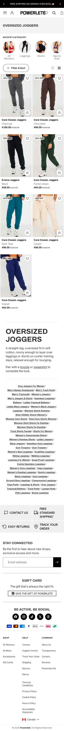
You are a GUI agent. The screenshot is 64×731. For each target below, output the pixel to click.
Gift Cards (8, 662)
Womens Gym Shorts (16, 419)
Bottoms (17, 402)
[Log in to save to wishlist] (27, 78)
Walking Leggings (40, 455)
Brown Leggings (40, 492)
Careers (46, 656)
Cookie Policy (29, 697)
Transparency (49, 650)
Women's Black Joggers (43, 406)
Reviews (46, 662)
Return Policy (29, 703)
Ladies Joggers (45, 439)
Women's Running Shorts (22, 439)
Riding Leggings (21, 455)
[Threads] (48, 617)
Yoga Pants (13, 484)
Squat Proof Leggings (43, 460)
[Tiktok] (32, 617)
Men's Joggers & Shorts (20, 398)
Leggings (18, 410)
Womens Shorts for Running (31, 427)
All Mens (7, 650)
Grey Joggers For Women (31, 386)
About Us (46, 644)
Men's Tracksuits (21, 394)
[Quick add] (27, 112)
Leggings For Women (19, 460)
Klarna (25, 674)
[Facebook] (15, 617)
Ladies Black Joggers (18, 406)
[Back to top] (57, 726)
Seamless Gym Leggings (39, 443)
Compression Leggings (44, 480)
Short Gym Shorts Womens (43, 419)
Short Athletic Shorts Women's (31, 414)
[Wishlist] (46, 13)
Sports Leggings (46, 472)
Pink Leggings (22, 492)
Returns (26, 668)
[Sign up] (57, 562)
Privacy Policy (29, 691)
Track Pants (33, 488)
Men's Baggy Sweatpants (20, 390)
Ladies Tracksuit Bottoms (36, 402)
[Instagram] (24, 617)
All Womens (9, 644)
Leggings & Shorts (29, 484)
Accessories (9, 656)
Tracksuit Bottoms (16, 488)
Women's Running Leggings (21, 472)
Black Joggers (17, 443)
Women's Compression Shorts (31, 435)
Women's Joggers (40, 394)
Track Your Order (31, 656)
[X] (40, 617)
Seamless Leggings (44, 398)
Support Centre (30, 650)
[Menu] (4, 13)
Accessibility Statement (28, 711)
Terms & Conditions (27, 684)
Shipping (26, 662)
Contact (26, 644)
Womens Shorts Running (36, 410)
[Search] (54, 13)
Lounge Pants (48, 488)
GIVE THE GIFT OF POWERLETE (34, 593)
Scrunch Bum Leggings (18, 480)
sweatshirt (40, 367)
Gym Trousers (23, 447)
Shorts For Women (42, 431)
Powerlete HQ (49, 668)
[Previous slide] (4, 4)
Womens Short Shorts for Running (31, 423)
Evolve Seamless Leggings (31, 464)
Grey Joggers (48, 484)
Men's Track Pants (45, 390)
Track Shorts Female (20, 431)
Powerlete (25, 727)
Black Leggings (23, 476)
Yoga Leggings (45, 468)
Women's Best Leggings (20, 451)
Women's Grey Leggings (22, 468)
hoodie (24, 367)
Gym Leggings (40, 476)
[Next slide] (60, 4)
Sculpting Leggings (44, 451)
